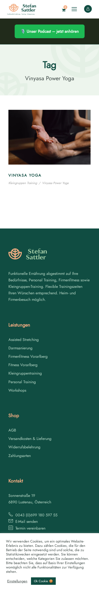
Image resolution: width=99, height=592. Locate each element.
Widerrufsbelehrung (24, 447)
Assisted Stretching (23, 339)
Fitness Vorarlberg (22, 365)
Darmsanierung (20, 348)
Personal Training (22, 382)
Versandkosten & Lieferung (29, 438)
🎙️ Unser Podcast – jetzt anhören (49, 31)
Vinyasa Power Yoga (55, 183)
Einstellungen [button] (17, 581)
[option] (87, 587)
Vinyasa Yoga (25, 175)
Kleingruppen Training (22, 183)
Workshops (17, 390)
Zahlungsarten (19, 455)
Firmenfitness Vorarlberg (28, 356)
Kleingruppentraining (25, 373)
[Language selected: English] (87, 587)
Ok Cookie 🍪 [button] (43, 581)
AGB (12, 430)
